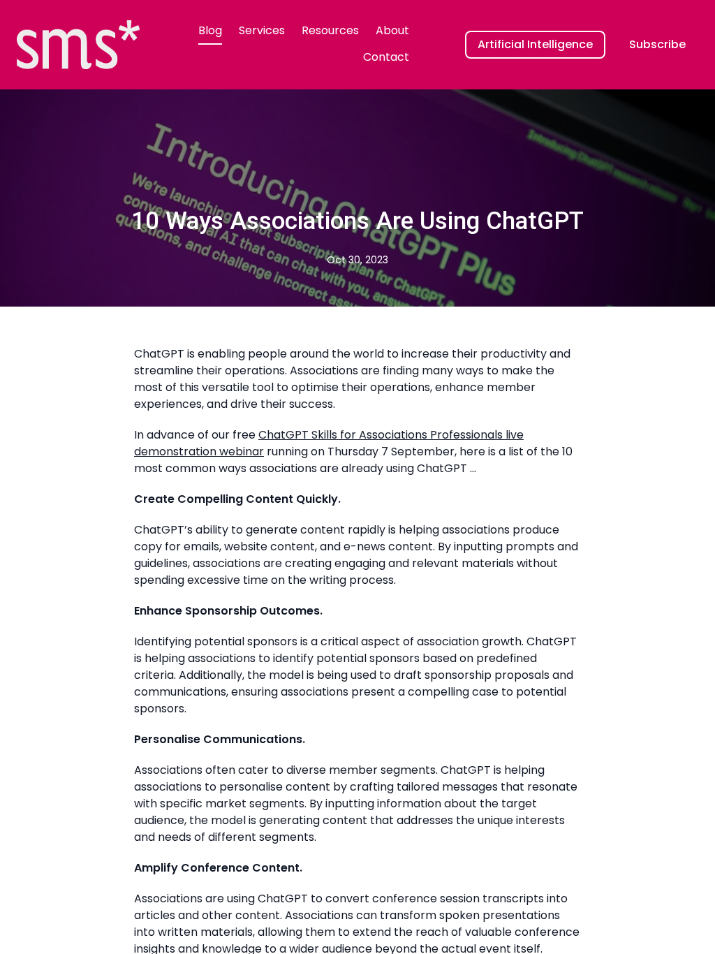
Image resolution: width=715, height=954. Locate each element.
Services (262, 30)
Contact (386, 57)
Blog (210, 30)
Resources (330, 30)
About (392, 30)
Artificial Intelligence (535, 44)
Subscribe (657, 44)
